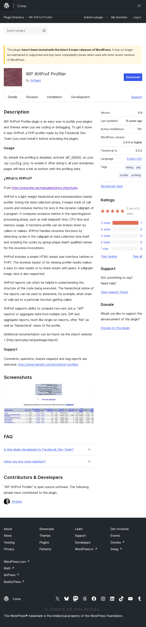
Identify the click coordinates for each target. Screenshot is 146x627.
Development (80, 97)
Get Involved (119, 529)
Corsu (17, 599)
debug (129, 167)
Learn (79, 529)
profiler (124, 175)
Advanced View (112, 186)
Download (133, 77)
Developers (83, 542)
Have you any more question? (25, 461)
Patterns (45, 549)
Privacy (9, 549)
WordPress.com (17, 562)
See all (137, 256)
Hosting (9, 542)
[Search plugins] (44, 30)
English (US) (134, 158)
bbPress (11, 575)
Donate (117, 542)
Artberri (36, 80)
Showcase (46, 529)
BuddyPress (14, 582)
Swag (116, 549)
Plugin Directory (14, 17)
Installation (54, 97)
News (8, 535)
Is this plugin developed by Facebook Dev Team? (39, 449)
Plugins (44, 542)
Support (136, 97)
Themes (45, 535)
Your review (109, 256)
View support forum (114, 292)
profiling (136, 175)
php (138, 167)
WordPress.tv (86, 549)
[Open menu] (140, 5)
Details (12, 97)
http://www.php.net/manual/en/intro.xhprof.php (45, 188)
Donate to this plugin (115, 328)
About (8, 529)
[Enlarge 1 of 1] (88, 389)
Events (115, 535)
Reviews (32, 97)
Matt (9, 568)
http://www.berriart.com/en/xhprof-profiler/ (48, 364)
